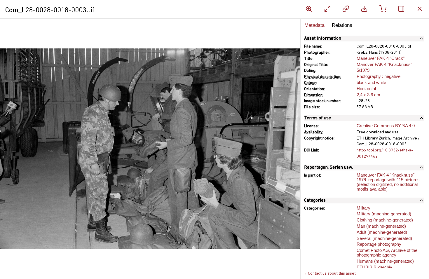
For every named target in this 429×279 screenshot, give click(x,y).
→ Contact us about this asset (329, 273)
